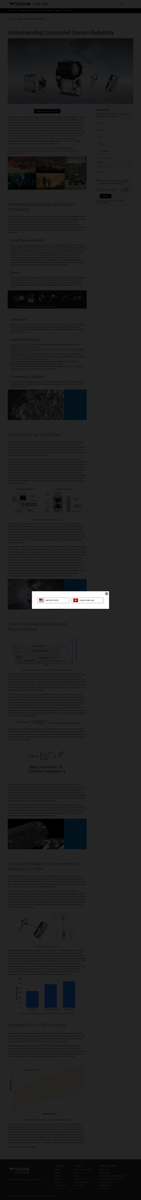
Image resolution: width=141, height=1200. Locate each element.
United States (52, 600)
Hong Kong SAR (87, 600)
